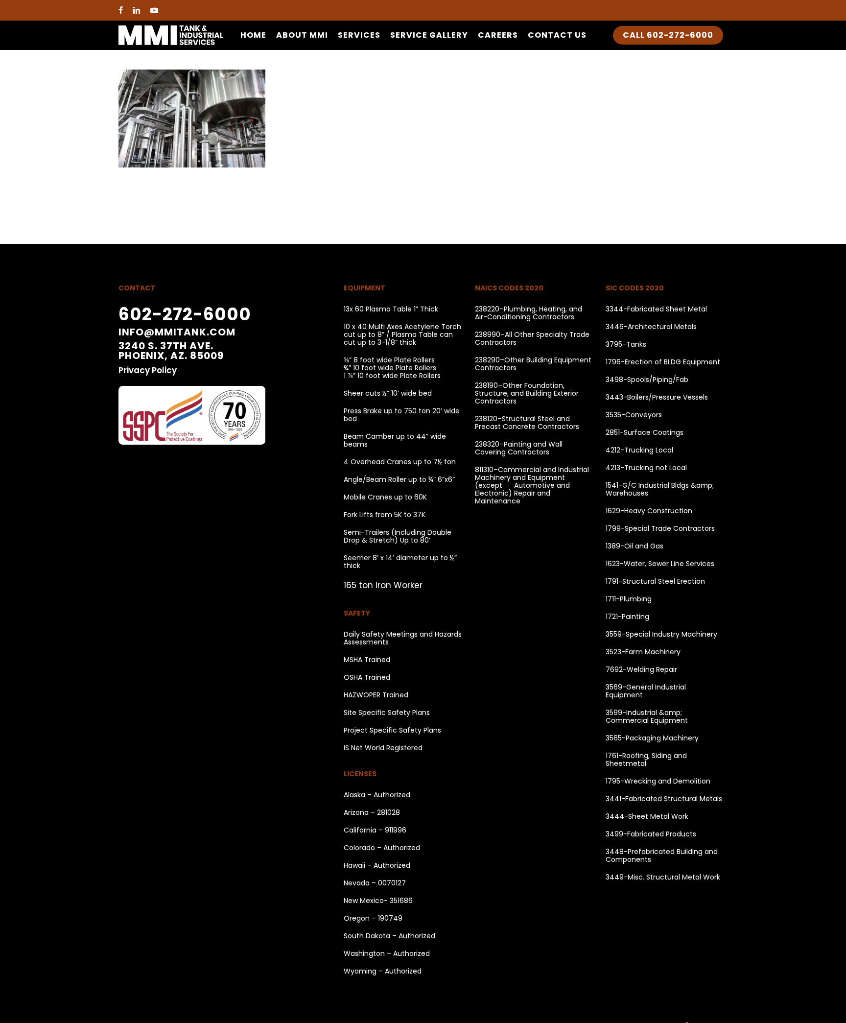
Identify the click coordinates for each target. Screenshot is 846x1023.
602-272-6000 (184, 314)
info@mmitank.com (176, 332)
